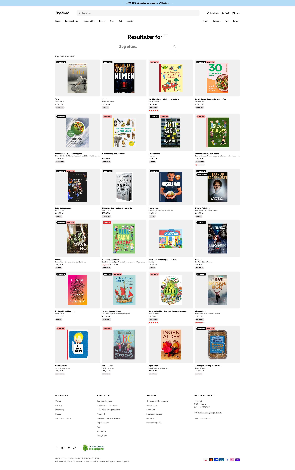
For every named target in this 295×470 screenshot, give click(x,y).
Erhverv (236, 21)
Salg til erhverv (103, 422)
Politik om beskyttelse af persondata (69, 461)
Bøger (58, 21)
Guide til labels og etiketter (108, 409)
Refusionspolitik (92, 461)
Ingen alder (153, 366)
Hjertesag (59, 409)
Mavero (58, 260)
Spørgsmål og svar (105, 401)
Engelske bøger (71, 21)
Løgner (198, 260)
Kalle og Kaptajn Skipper (112, 311)
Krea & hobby (89, 21)
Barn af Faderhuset (203, 208)
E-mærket (150, 409)
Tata (57, 99)
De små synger (61, 366)
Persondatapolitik (153, 422)
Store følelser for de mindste (207, 154)
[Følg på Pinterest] (68, 447)
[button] (153, 110)
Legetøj (130, 21)
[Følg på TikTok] (74, 447)
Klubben (204, 21)
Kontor (102, 21)
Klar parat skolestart (110, 260)
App (227, 21)
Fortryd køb (102, 435)
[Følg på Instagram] (62, 447)
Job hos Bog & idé (63, 418)
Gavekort (216, 21)
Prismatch (101, 414)
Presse (58, 414)
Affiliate (58, 405)
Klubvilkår (150, 418)
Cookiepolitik (151, 405)
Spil (120, 21)
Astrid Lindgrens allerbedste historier (164, 99)
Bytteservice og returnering (108, 418)
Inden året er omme (63, 208)
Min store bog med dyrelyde (113, 154)
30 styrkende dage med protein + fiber (211, 99)
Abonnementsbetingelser (157, 401)
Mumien (105, 99)
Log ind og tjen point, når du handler (147, 3)
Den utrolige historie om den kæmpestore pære (168, 311)
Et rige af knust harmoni (65, 311)
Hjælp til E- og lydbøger (107, 405)
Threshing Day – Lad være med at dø (117, 208)
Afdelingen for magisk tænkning (208, 366)
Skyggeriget (200, 311)
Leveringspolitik (123, 461)
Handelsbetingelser (154, 414)
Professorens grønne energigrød (68, 154)
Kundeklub (101, 431)
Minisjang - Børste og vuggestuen (162, 260)
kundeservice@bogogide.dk (210, 412)
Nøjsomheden (154, 154)
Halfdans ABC (107, 366)
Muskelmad (153, 208)
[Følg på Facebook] (56, 447)
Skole (112, 21)
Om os (58, 401)
